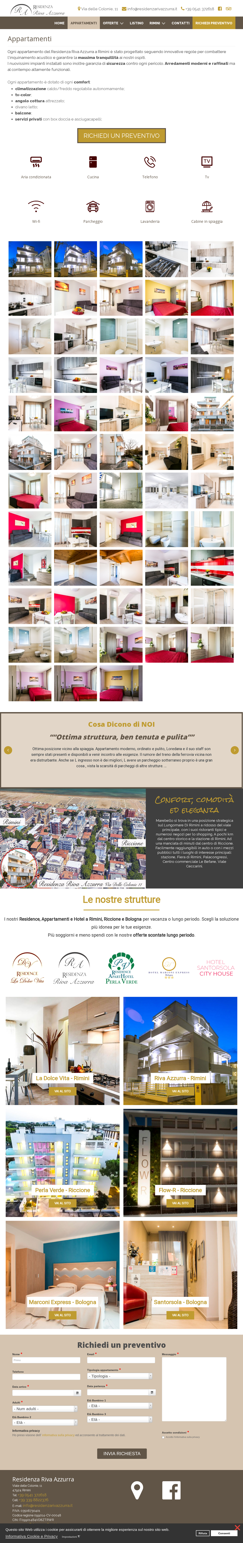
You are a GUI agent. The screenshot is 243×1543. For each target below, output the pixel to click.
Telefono (150, 176)
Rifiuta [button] (203, 1533)
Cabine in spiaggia (207, 221)
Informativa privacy (26, 1430)
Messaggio (170, 1354)
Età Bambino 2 (21, 1417)
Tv (207, 176)
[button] (60, 1536)
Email (92, 1354)
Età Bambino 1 (96, 1400)
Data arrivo (20, 1386)
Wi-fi (36, 221)
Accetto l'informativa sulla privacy (183, 1437)
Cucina (93, 176)
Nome (17, 1354)
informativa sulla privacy (58, 1435)
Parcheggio (93, 221)
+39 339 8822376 (33, 1499)
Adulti (17, 1402)
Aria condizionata (36, 176)
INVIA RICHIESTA (121, 1453)
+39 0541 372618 (32, 1494)
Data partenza (97, 1386)
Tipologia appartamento (104, 1369)
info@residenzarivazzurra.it (48, 1505)
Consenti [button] (224, 1533)
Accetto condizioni (175, 1432)
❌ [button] (237, 1528)
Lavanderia (150, 221)
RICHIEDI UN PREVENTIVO (122, 135)
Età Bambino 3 (96, 1414)
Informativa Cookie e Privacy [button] (32, 1536)
